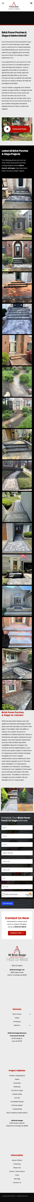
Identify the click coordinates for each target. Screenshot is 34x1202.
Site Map (17, 1179)
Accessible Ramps (17, 1102)
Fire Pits (17, 1098)
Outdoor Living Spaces (17, 1076)
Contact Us (17, 1182)
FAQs (17, 1175)
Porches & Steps (17, 1090)
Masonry (17, 1025)
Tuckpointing (17, 1109)
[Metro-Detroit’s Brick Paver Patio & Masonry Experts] (17, 5)
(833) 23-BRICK (17, 966)
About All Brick (17, 1160)
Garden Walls (17, 1094)
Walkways (17, 1087)
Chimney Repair (17, 1105)
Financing (17, 1164)
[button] (17, 933)
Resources (17, 1168)
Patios (17, 1018)
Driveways (17, 1021)
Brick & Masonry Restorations (17, 1113)
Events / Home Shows (17, 1171)
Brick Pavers (17, 1014)
